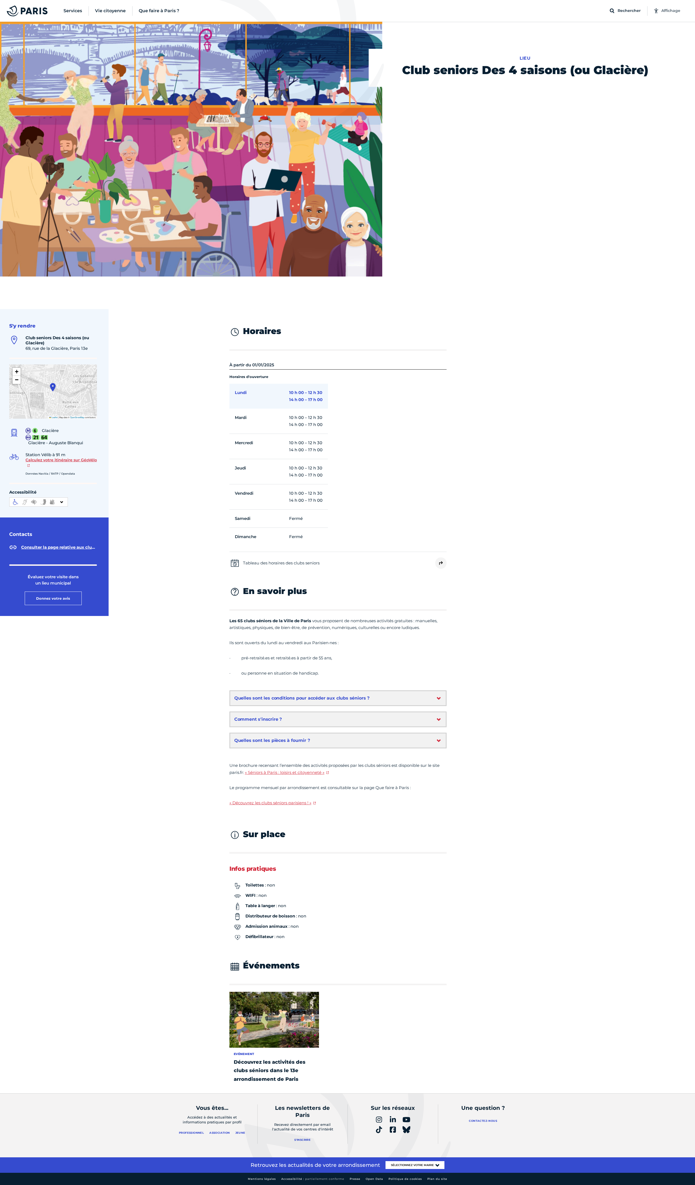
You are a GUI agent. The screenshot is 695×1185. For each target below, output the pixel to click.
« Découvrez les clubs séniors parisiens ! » (270, 802)
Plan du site (437, 1179)
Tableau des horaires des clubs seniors (281, 563)
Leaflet (54, 417)
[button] (53, 387)
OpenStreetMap (77, 417)
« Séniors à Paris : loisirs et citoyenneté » (284, 772)
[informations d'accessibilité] (38, 502)
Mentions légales (262, 1179)
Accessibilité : (312, 1179)
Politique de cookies (405, 1179)
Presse (355, 1179)
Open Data (374, 1179)
